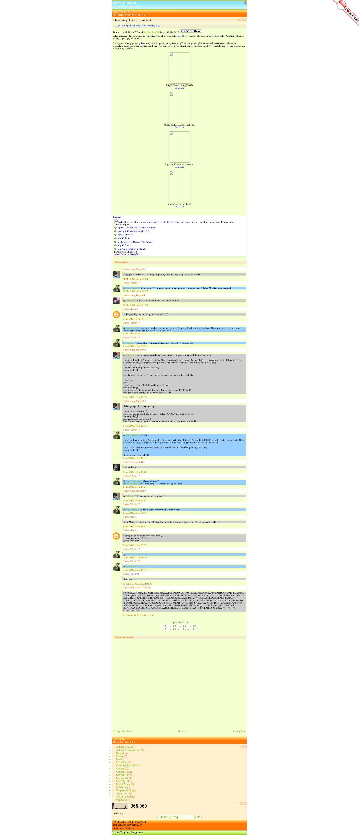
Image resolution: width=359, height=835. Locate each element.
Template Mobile (124, 790)
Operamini (121, 787)
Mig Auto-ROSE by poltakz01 (132, 249)
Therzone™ (131, 343)
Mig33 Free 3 (124, 245)
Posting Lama (239, 731)
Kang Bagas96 (138, 269)
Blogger (120, 753)
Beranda (182, 731)
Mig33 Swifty (124, 238)
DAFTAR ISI (120, 741)
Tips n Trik (121, 793)
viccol (133, 516)
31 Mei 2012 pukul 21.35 (135, 305)
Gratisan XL (122, 778)
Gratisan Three (123, 774)
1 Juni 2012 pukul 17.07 (135, 500)
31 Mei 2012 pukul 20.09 (135, 279)
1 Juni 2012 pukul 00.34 (135, 319)
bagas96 (134, 254)
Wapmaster (121, 799)
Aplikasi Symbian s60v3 (128, 749)
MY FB (131, 741)
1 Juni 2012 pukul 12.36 (135, 397)
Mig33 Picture (123, 784)
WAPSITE (130, 15)
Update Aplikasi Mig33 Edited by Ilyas (139, 25)
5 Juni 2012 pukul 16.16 (135, 557)
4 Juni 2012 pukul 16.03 (135, 526)
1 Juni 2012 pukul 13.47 (135, 458)
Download (179, 88)
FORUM (141, 15)
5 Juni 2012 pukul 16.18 (135, 570)
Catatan (119, 756)
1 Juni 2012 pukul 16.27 (135, 487)
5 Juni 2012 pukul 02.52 (135, 545)
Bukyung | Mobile (124, 2)
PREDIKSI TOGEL (140, 587)
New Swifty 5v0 (125, 234)
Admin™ (135, 282)
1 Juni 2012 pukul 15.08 (135, 472)
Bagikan (117, 217)
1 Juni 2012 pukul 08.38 (135, 333)
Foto (118, 759)
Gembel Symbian (134, 481)
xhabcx (134, 309)
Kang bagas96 (138, 295)
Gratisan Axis (123, 771)
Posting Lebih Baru (122, 731)
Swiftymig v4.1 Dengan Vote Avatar (135, 241)
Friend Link (122, 762)
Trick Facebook (124, 796)
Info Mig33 (122, 781)
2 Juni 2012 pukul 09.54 (135, 513)
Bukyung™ (131, 300)
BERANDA (119, 15)
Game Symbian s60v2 (127, 765)
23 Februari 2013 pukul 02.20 (137, 583)
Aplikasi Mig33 (151, 32)
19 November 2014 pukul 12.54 (138, 615)
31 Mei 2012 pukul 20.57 (135, 291)
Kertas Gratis (137, 461)
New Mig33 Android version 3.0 (133, 231)
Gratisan (120, 768)
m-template (119, 254)
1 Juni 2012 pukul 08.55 (135, 346)
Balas (126, 269)
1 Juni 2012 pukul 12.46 (135, 426)
